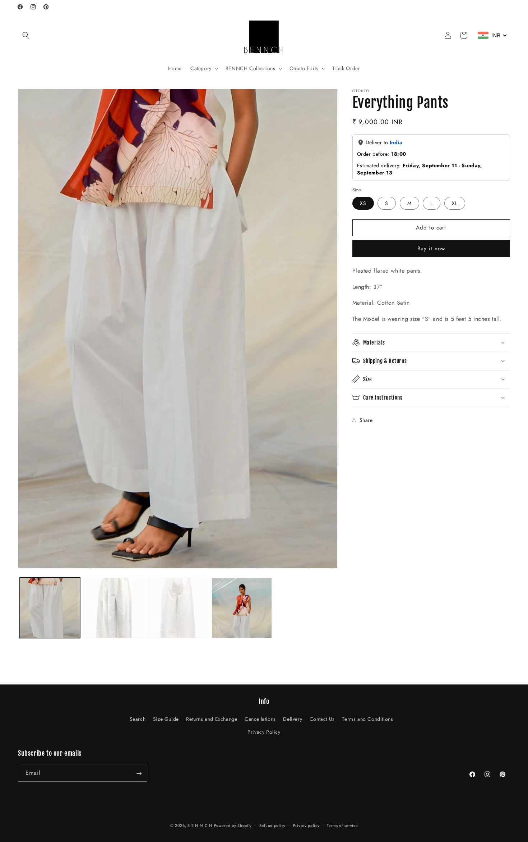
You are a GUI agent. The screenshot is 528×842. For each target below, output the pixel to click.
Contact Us (322, 719)
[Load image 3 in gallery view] (178, 608)
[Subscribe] (139, 773)
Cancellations (260, 719)
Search (138, 719)
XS (363, 202)
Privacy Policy (263, 732)
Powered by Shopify (233, 825)
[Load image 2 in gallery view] (114, 608)
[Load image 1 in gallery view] (50, 608)
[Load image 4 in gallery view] (242, 608)
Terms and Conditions (367, 719)
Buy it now (431, 248)
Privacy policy (306, 825)
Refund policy (272, 825)
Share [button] (366, 420)
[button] (26, 35)
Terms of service (342, 825)
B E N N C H (199, 825)
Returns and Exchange (211, 719)
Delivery (292, 719)
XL (455, 202)
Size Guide (166, 719)
